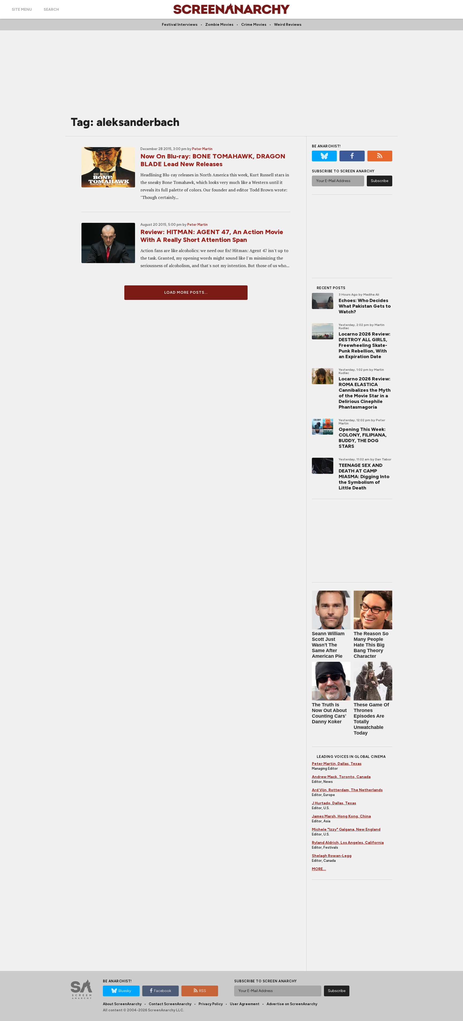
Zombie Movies (219, 24)
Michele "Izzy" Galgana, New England (346, 829)
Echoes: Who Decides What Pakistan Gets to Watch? (365, 306)
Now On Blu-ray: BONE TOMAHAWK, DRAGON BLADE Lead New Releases (212, 160)
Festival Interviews (179, 24)
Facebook (162, 991)
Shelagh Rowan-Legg (332, 855)
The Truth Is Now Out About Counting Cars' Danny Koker (329, 713)
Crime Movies (253, 24)
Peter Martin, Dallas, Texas (336, 763)
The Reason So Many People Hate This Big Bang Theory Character (371, 645)
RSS (202, 991)
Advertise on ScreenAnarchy (292, 1004)
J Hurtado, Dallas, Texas (334, 803)
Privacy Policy (211, 1004)
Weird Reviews (287, 24)
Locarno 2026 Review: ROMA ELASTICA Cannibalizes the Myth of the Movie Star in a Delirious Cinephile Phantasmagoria (365, 393)
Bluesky (124, 991)
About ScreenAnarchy (122, 1004)
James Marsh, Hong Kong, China (341, 816)
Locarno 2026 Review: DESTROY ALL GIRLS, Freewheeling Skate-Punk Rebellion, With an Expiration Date (364, 345)
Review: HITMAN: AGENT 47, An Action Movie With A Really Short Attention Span (211, 236)
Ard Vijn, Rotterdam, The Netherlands (347, 790)
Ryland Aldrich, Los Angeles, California (348, 842)
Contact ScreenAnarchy (170, 1004)
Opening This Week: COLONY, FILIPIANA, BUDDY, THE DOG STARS (363, 437)
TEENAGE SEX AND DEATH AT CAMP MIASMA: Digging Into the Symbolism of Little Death (364, 476)
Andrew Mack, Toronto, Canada (341, 777)
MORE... (319, 869)
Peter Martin (202, 149)
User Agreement (244, 1004)
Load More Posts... (186, 292)
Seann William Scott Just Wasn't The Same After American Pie (328, 645)
